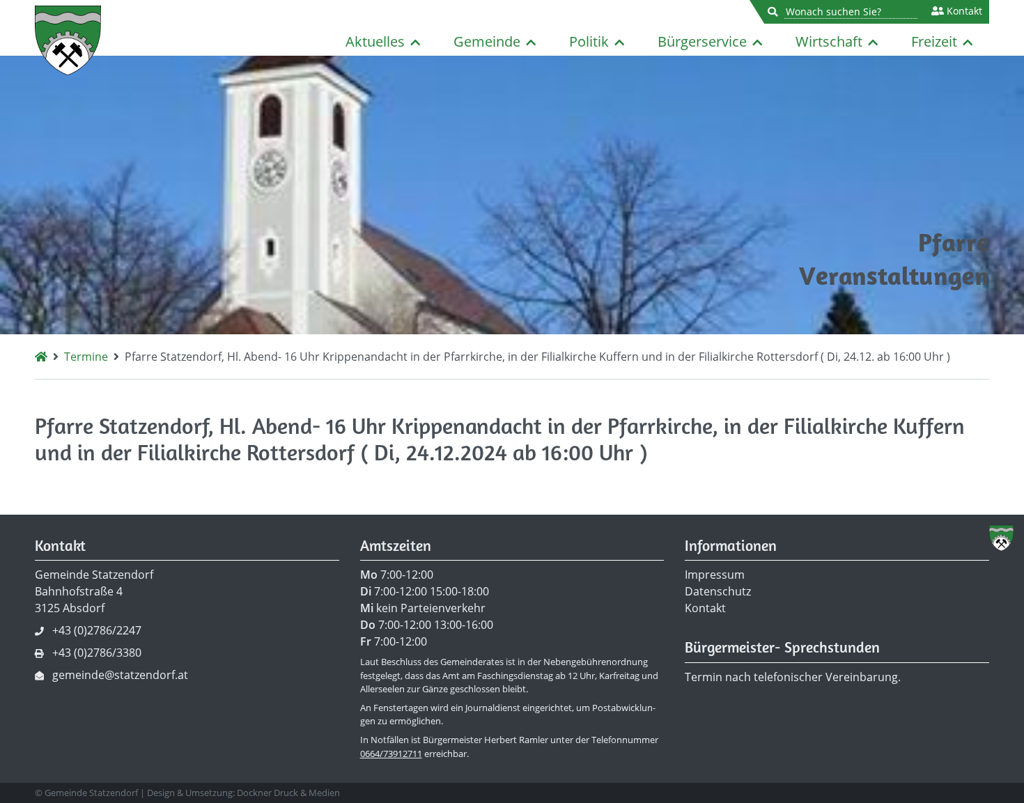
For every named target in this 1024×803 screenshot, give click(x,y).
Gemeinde (486, 41)
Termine (86, 356)
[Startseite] (41, 356)
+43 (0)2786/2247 (96, 630)
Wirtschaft (829, 41)
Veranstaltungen (894, 275)
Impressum (715, 574)
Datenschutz (718, 591)
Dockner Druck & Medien (288, 792)
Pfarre (953, 242)
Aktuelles (375, 41)
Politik (589, 41)
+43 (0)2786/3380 (96, 652)
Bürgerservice (702, 41)
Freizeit (934, 41)
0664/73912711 (391, 753)
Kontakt (963, 11)
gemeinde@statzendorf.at (120, 675)
